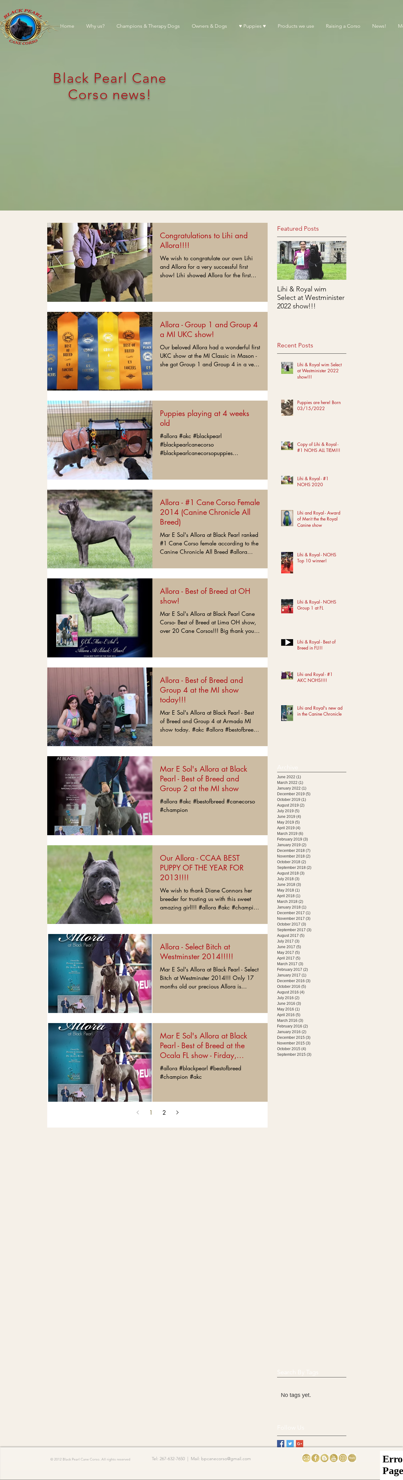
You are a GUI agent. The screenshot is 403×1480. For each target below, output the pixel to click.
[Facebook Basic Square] (280, 1443)
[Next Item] (336, 260)
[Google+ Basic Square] (299, 1443)
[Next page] (177, 1112)
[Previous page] (137, 1112)
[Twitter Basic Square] (290, 1443)
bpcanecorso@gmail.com (226, 1458)
